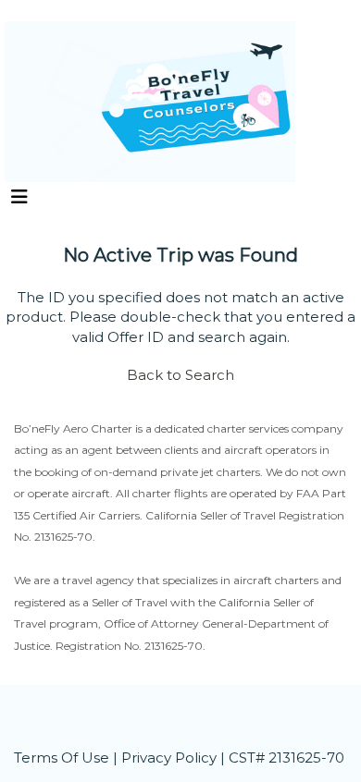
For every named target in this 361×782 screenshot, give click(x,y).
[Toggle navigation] (19, 201)
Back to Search (180, 375)
